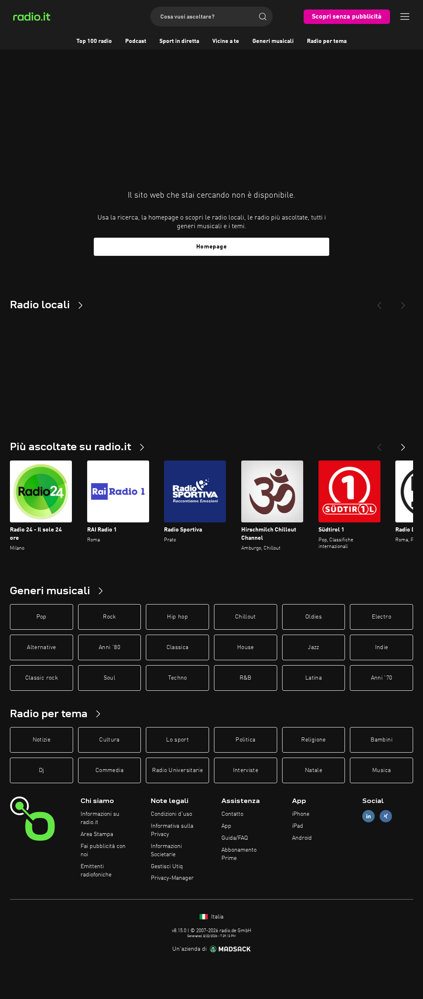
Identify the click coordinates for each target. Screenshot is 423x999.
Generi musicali (273, 41)
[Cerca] (263, 16)
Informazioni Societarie (166, 850)
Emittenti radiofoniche (96, 871)
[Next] (403, 302)
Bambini (381, 740)
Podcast (135, 41)
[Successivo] (403, 444)
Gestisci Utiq (167, 866)
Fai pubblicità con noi (103, 850)
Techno (177, 678)
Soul (109, 678)
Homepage (211, 247)
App (226, 826)
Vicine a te (225, 41)
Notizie (41, 740)
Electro (381, 617)
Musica (381, 770)
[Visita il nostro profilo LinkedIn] (368, 816)
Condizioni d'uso (171, 814)
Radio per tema (327, 41)
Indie (381, 647)
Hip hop (177, 617)
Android (302, 838)
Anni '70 (381, 678)
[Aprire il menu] (405, 16)
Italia (216, 917)
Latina (313, 678)
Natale (313, 770)
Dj (41, 770)
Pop (41, 617)
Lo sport (177, 740)
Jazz (313, 647)
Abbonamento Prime (239, 854)
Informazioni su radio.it (100, 818)
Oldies (313, 617)
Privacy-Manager (172, 878)
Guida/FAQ (234, 838)
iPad (297, 826)
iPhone (300, 814)
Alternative (41, 647)
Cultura (109, 740)
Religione (313, 740)
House (245, 647)
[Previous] (379, 302)
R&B (246, 678)
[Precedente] (379, 444)
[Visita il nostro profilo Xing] (386, 816)
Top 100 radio (94, 41)
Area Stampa (97, 834)
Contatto (232, 814)
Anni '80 (109, 647)
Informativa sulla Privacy (172, 830)
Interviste (246, 770)
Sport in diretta (179, 41)
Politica (245, 740)
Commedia (109, 770)
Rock (109, 617)
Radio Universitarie (177, 770)
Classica (177, 647)
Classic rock (41, 678)
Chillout (245, 617)
